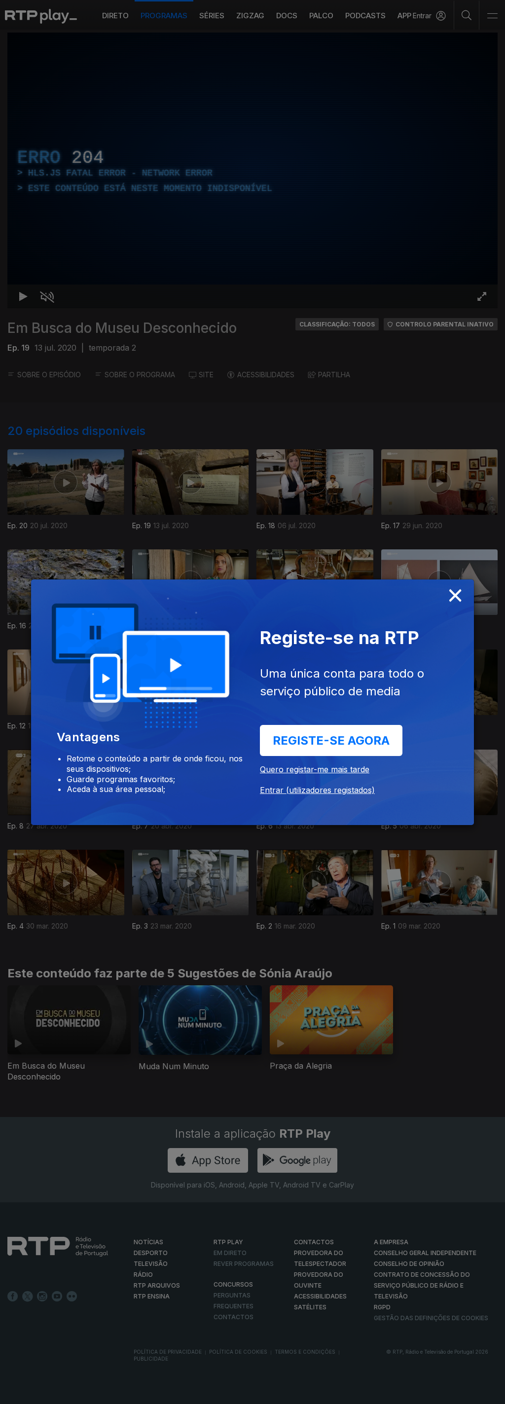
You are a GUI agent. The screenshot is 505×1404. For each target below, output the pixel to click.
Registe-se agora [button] (331, 740)
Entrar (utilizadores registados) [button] (317, 790)
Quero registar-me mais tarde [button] (314, 769)
